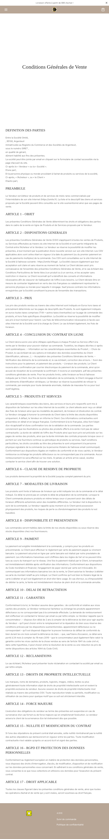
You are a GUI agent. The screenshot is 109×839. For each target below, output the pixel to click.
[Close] (106, 3)
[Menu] (6, 9)
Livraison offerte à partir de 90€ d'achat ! (54, 3)
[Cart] (103, 9)
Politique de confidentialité (70, 824)
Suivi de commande (66, 819)
